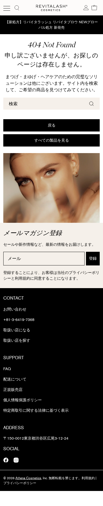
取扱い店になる (16, 330)
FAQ (7, 369)
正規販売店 (13, 389)
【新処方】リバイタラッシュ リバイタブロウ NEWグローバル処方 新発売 (51, 25)
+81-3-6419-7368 (18, 319)
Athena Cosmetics (28, 478)
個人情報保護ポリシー (22, 400)
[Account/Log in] (86, 7)
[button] (94, 7)
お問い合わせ (14, 309)
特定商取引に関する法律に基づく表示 (36, 410)
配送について (14, 379)
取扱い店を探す (16, 340)
